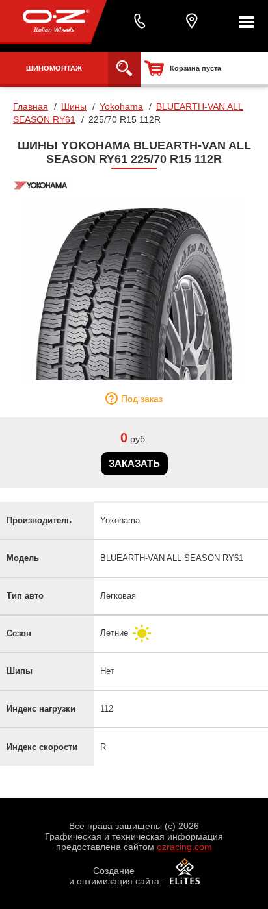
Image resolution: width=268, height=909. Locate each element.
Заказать (134, 463)
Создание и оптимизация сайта (114, 875)
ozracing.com (184, 846)
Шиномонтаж (54, 68)
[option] (134, 289)
